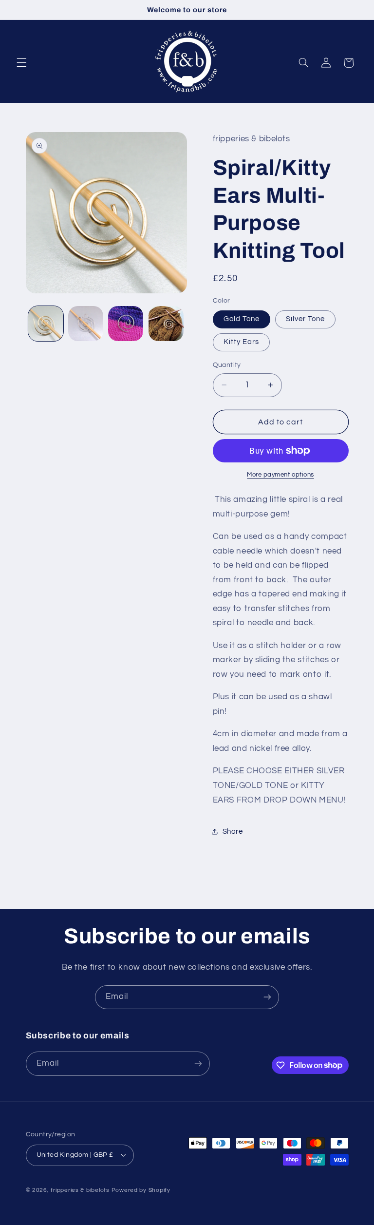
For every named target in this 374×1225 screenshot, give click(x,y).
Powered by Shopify (141, 1190)
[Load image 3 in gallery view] (85, 323)
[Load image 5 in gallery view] (166, 323)
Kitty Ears (242, 341)
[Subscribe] (267, 997)
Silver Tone (305, 319)
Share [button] (233, 831)
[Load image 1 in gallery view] (45, 323)
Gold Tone (242, 319)
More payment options (280, 475)
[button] (21, 63)
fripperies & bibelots (80, 1190)
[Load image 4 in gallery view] (125, 323)
